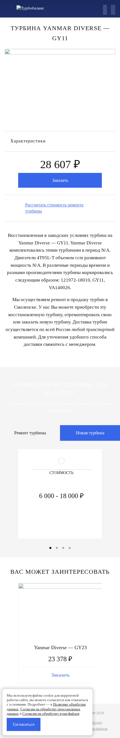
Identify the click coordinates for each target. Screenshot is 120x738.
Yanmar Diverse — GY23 (60, 647)
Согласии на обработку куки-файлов (50, 713)
